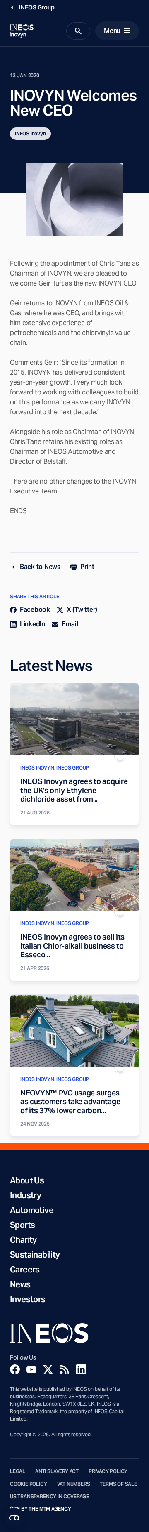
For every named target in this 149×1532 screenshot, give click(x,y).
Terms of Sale (118, 1484)
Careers (25, 1269)
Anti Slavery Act (57, 1471)
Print (87, 567)
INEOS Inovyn (30, 133)
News (20, 1284)
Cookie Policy (28, 1484)
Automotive (31, 1210)
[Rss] (65, 1369)
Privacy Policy (108, 1471)
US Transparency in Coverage (49, 1496)
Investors (28, 1299)
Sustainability (35, 1255)
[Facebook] (15, 1369)
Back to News (40, 567)
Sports (22, 1225)
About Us (27, 1180)
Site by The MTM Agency (40, 1509)
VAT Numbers (73, 1484)
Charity (23, 1240)
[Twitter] (48, 1369)
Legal (17, 1471)
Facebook (35, 610)
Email (70, 624)
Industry (25, 1195)
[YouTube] (31, 1369)
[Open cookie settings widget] (14, 1518)
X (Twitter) (82, 610)
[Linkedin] (81, 1369)
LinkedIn (32, 624)
